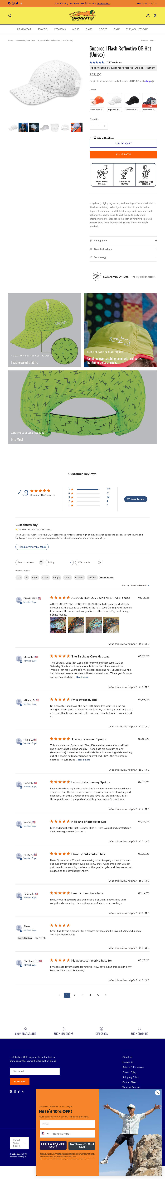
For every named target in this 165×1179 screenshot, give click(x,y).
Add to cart (123, 143)
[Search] (10, 16)
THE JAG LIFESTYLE (137, 29)
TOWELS (43, 29)
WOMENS (60, 29)
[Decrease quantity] (92, 125)
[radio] (97, 102)
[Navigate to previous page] (59, 995)
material (79, 577)
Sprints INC (22, 1153)
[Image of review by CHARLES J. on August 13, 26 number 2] (76, 625)
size (19, 577)
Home (10, 40)
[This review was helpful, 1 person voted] (140, 770)
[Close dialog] (157, 1093)
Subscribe (19, 1081)
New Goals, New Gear (25, 40)
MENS (75, 29)
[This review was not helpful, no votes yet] (146, 644)
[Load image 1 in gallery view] (45, 82)
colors (67, 577)
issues (45, 577)
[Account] (147, 16)
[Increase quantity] (105, 125)
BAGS (89, 29)
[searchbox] (27, 562)
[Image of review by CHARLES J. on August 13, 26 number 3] (94, 625)
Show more (106, 577)
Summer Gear (103, 3)
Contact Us (127, 1062)
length (56, 577)
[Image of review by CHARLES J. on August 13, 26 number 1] (58, 625)
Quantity (94, 119)
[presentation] (93, 102)
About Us (127, 1057)
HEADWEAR (24, 29)
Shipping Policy (130, 1077)
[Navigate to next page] (106, 995)
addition (92, 577)
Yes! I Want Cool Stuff (53, 1145)
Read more (82, 677)
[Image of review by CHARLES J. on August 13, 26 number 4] (111, 625)
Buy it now (123, 154)
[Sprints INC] (82, 15)
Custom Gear (129, 1082)
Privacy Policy (129, 1072)
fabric (35, 577)
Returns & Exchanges (133, 1067)
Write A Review (135, 499)
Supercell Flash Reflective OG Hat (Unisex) (55, 40)
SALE (117, 29)
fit (26, 577)
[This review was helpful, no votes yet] (140, 644)
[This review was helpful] (140, 809)
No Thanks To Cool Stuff (82, 1145)
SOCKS (103, 29)
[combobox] (60, 562)
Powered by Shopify (18, 1156)
